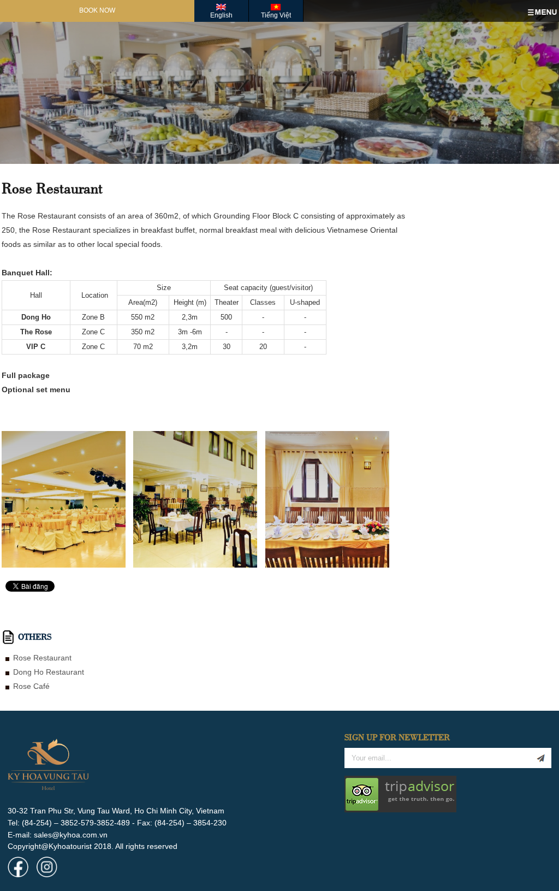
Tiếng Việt (276, 15)
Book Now (97, 10)
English (221, 15)
